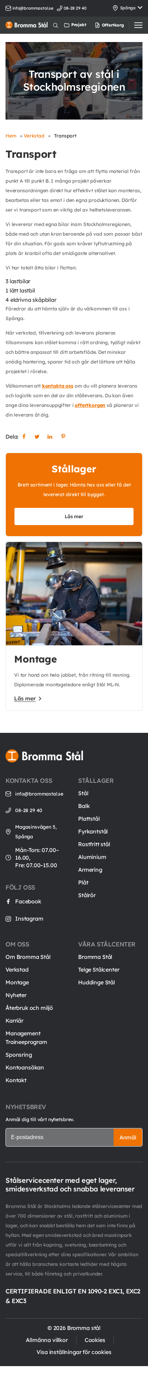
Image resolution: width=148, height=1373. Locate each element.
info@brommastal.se (32, 8)
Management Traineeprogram (26, 1037)
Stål (83, 793)
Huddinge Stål (96, 982)
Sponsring (19, 1054)
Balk (83, 805)
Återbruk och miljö (29, 1007)
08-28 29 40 (28, 810)
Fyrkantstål (93, 831)
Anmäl (127, 1137)
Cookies (95, 1339)
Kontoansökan (25, 1067)
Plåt (83, 882)
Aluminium (92, 856)
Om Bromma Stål (28, 956)
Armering (90, 869)
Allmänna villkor (46, 1339)
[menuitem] (100, 25)
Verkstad (34, 136)
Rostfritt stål (94, 844)
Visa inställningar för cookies (73, 1352)
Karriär (14, 1020)
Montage (17, 982)
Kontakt (16, 1080)
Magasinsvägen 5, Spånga (35, 832)
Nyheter (16, 995)
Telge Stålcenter (98, 969)
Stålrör (87, 895)
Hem (11, 136)
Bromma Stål (95, 956)
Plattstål (89, 818)
